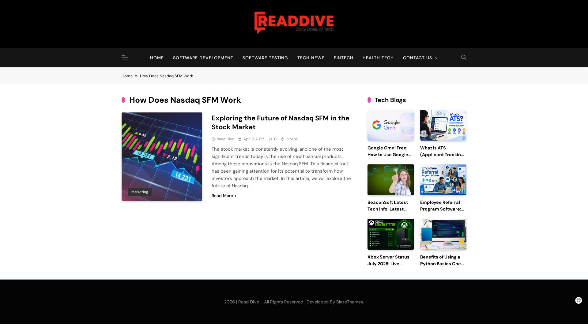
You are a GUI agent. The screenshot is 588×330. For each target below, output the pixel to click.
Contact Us (417, 58)
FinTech (343, 58)
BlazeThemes (349, 302)
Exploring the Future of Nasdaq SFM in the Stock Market (280, 122)
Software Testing (265, 58)
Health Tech (378, 58)
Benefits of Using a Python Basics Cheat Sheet (443, 263)
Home (157, 58)
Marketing (139, 191)
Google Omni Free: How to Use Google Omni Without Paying (391, 154)
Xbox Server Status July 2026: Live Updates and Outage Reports (390, 267)
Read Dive (225, 139)
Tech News (311, 58)
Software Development (203, 58)
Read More (222, 195)
